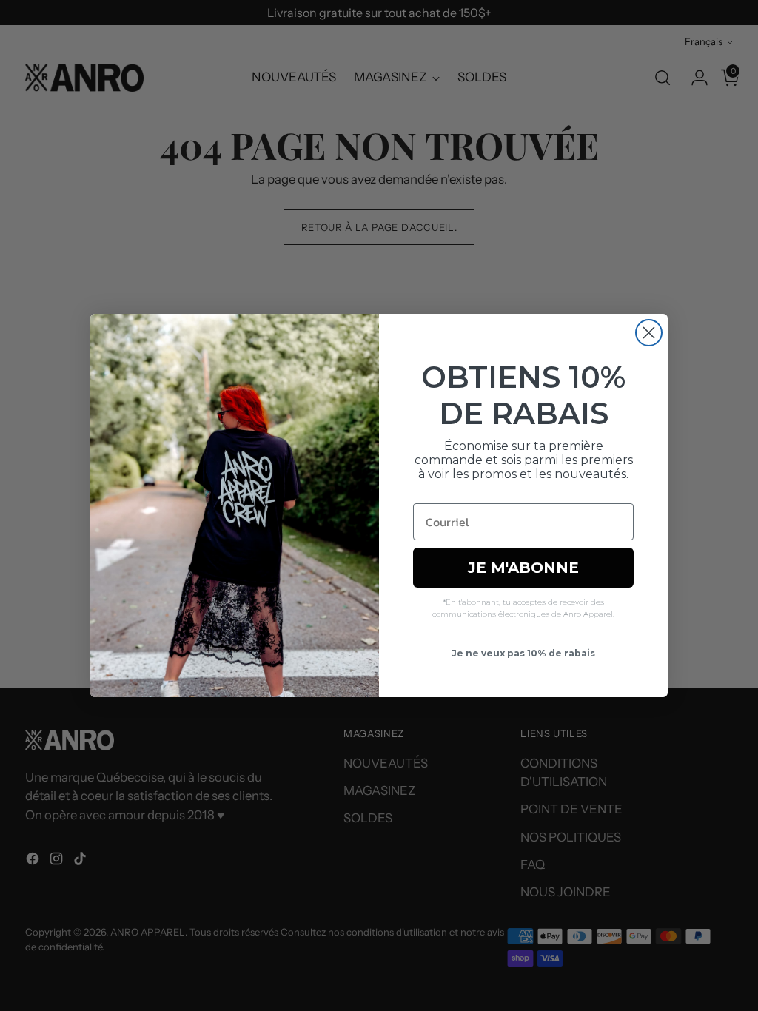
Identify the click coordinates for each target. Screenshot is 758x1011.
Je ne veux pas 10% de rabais (523, 653)
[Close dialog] (649, 333)
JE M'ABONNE (523, 568)
